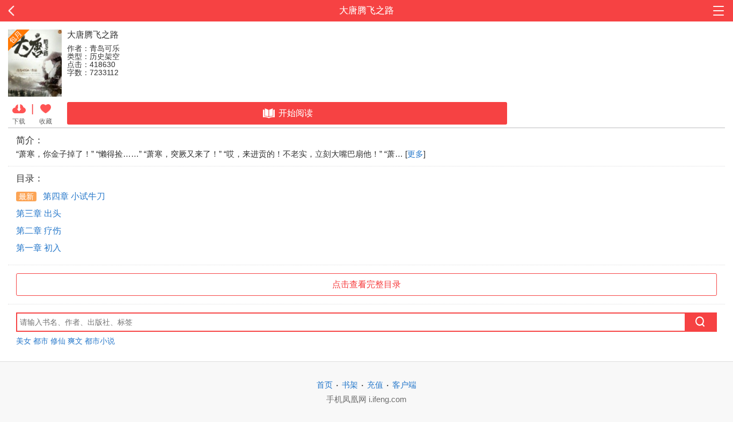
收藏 (45, 121)
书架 (350, 384)
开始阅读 (295, 113)
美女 (23, 341)
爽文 (75, 341)
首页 (325, 384)
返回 (73, 10)
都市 (40, 341)
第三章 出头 (38, 213)
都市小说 (100, 341)
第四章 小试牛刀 (62, 196)
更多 (415, 153)
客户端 (404, 384)
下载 (18, 121)
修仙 (57, 341)
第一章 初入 (38, 247)
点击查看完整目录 (366, 284)
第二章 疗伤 (38, 230)
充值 (375, 384)
